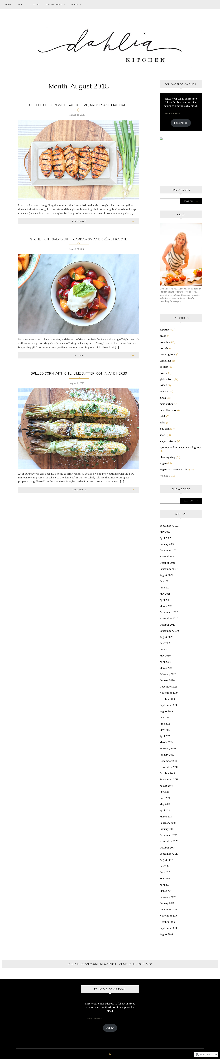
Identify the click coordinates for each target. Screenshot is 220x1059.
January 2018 (167, 828)
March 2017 (166, 890)
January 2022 (167, 544)
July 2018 (164, 791)
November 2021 (168, 556)
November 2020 (169, 618)
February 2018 (168, 822)
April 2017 (165, 884)
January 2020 (167, 680)
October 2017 (167, 847)
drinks (163, 373)
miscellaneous (168, 410)
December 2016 (168, 909)
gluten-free (166, 379)
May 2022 (165, 531)
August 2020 (166, 637)
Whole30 (165, 475)
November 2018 (168, 767)
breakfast (165, 342)
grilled (163, 385)
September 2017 (169, 853)
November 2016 (169, 915)
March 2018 (166, 816)
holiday (164, 391)
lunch (163, 397)
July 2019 (164, 717)
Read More (79, 221)
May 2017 (165, 878)
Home (8, 4)
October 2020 (167, 624)
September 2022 (169, 525)
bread (163, 335)
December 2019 (168, 686)
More (74, 4)
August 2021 (166, 575)
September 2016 (169, 928)
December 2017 (168, 835)
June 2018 (165, 798)
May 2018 (165, 804)
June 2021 (165, 587)
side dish (165, 428)
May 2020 (165, 655)
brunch (164, 348)
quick (163, 416)
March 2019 (166, 742)
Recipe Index (54, 4)
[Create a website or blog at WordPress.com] (110, 1054)
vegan (163, 463)
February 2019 (168, 748)
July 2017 (164, 866)
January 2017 (167, 903)
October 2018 (167, 773)
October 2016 (167, 921)
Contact (35, 4)
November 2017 (168, 841)
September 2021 (169, 568)
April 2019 (165, 736)
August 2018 (166, 785)
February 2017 (168, 897)
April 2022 (165, 538)
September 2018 (169, 779)
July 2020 (165, 643)
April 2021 (165, 599)
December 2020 (169, 612)
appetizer (165, 329)
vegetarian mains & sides (174, 469)
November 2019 (169, 692)
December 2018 (168, 760)
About (21, 4)
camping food (168, 354)
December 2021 (168, 550)
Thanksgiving (167, 457)
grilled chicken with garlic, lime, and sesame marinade (78, 105)
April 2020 (165, 661)
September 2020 (169, 630)
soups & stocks (168, 441)
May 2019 (165, 729)
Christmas (165, 360)
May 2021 (165, 593)
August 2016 (166, 934)
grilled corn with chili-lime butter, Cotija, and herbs (78, 373)
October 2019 (167, 699)
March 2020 (166, 667)
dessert (164, 366)
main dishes (166, 403)
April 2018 (165, 810)
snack (163, 434)
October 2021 (167, 562)
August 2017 (166, 860)
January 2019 (167, 754)
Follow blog (180, 122)
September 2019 (169, 705)
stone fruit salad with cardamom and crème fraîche (78, 239)
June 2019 (165, 723)
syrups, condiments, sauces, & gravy (180, 447)
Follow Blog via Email (181, 84)
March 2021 (166, 606)
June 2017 (165, 872)
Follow (110, 1027)
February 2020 (168, 674)
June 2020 (165, 649)
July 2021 (164, 581)
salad (162, 422)
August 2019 (166, 711)
